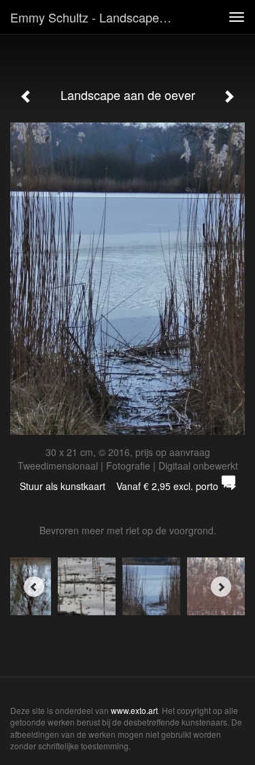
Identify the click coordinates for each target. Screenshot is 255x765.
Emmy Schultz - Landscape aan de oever (97, 17)
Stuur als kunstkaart (119, 486)
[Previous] (34, 586)
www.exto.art (134, 710)
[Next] (221, 586)
